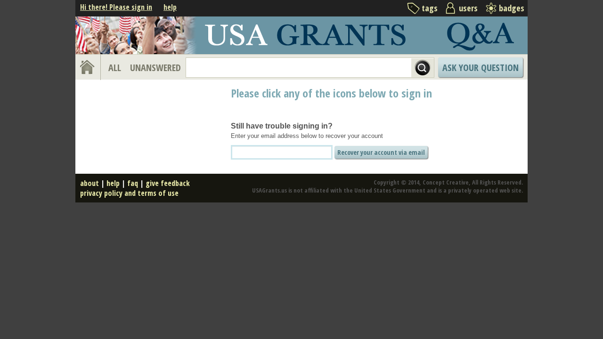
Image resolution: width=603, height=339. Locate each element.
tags (430, 8)
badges (511, 8)
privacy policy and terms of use (129, 193)
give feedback (168, 183)
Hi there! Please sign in (116, 7)
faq (132, 183)
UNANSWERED (155, 67)
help (170, 7)
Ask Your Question (480, 67)
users (468, 8)
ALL (114, 67)
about (89, 183)
